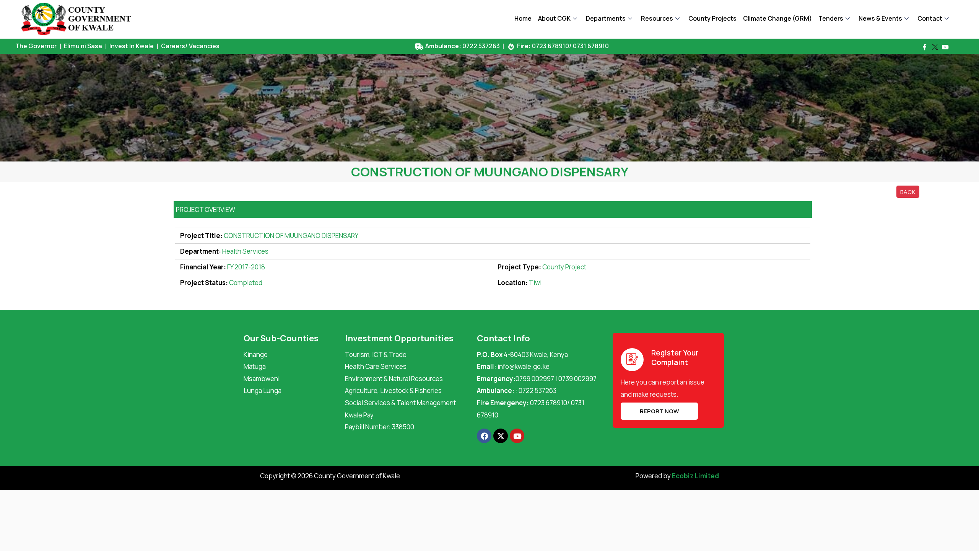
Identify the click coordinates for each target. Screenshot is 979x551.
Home (523, 18)
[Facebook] (924, 47)
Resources (657, 18)
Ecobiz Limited (695, 475)
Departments (606, 18)
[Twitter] (935, 47)
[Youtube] (945, 47)
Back (908, 192)
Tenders (830, 18)
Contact (929, 18)
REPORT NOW (659, 411)
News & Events (880, 18)
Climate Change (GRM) (777, 18)
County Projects (712, 18)
